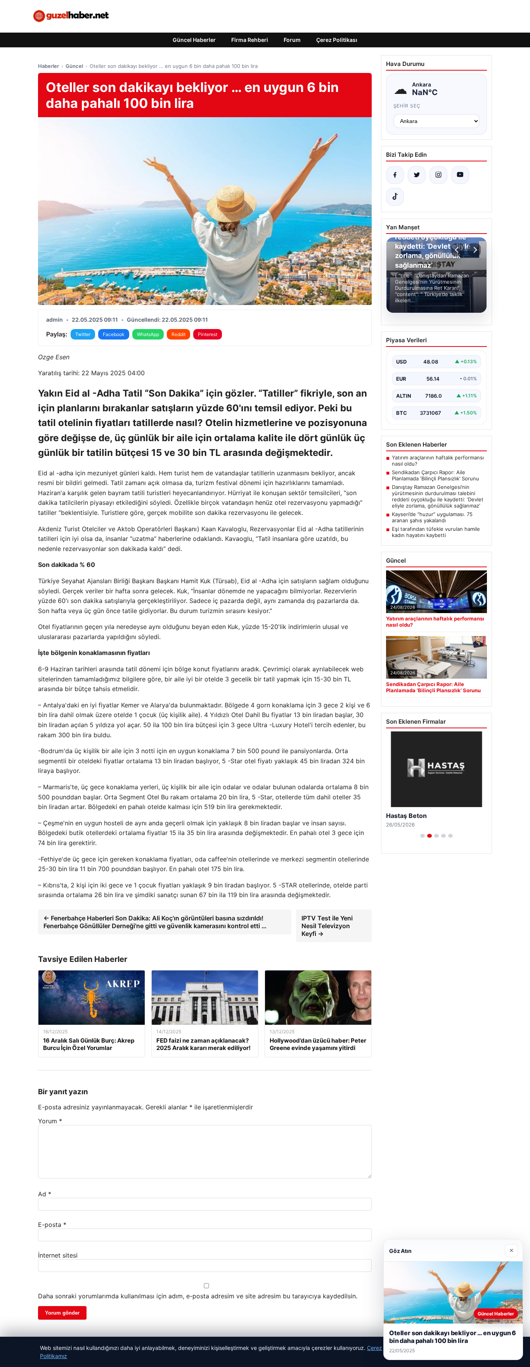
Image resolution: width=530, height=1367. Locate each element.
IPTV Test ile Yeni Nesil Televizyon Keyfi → (327, 925)
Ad (44, 1194)
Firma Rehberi (249, 39)
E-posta (52, 1224)
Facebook (114, 334)
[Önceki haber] (457, 249)
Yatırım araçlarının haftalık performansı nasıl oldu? (438, 460)
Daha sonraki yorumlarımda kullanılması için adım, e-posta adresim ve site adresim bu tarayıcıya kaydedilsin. (197, 1296)
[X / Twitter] (417, 175)
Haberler (48, 66)
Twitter (82, 334)
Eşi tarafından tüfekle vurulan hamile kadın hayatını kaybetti (436, 532)
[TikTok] (395, 197)
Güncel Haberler (194, 39)
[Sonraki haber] (474, 249)
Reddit (178, 334)
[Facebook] (395, 175)
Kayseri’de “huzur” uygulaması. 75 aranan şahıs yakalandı (432, 517)
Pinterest (207, 334)
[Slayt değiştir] (422, 836)
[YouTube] (460, 175)
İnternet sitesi (58, 1255)
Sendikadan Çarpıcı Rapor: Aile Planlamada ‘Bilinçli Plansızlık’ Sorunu (435, 475)
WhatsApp (148, 334)
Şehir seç (407, 106)
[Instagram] (438, 175)
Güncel (74, 66)
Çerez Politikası (336, 39)
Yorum (50, 1121)
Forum (292, 39)
